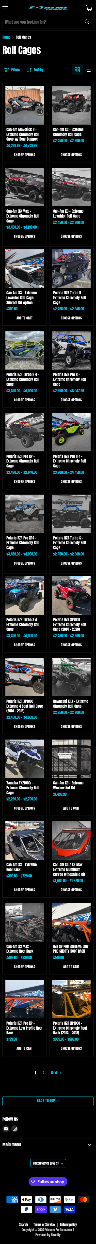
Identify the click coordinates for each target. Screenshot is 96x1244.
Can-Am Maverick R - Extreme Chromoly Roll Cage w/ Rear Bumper (22, 134)
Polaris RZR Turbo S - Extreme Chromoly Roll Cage (69, 542)
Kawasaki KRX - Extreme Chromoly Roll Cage (70, 703)
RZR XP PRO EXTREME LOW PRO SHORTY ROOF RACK (71, 949)
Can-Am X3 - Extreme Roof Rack (21, 867)
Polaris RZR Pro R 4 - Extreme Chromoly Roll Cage (69, 461)
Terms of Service (44, 1224)
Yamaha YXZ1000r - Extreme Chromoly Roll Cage (22, 787)
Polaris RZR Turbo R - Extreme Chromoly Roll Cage (69, 297)
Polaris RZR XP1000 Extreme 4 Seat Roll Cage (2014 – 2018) (24, 706)
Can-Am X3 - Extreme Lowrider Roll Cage (68, 213)
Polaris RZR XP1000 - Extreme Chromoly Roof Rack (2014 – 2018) (70, 1028)
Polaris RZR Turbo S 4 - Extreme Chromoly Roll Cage (22, 624)
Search (23, 1224)
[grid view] (77, 69)
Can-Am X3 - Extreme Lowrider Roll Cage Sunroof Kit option (21, 297)
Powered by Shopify (48, 1235)
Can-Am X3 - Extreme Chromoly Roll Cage (68, 132)
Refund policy (68, 1224)
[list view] (88, 69)
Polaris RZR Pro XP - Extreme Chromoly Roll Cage (22, 461)
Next (54, 1073)
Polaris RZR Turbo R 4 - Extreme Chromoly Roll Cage (22, 379)
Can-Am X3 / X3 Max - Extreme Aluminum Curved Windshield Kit (69, 869)
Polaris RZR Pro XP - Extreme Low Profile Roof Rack (24, 1028)
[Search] (87, 22)
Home (6, 37)
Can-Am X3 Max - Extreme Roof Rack (19, 949)
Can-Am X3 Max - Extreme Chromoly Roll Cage (22, 215)
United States (46, 1163)
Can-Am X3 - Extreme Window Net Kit (68, 785)
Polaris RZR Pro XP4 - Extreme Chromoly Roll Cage (22, 542)
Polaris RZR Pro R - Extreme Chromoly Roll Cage (69, 379)
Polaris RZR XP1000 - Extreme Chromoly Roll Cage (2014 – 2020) (69, 624)
